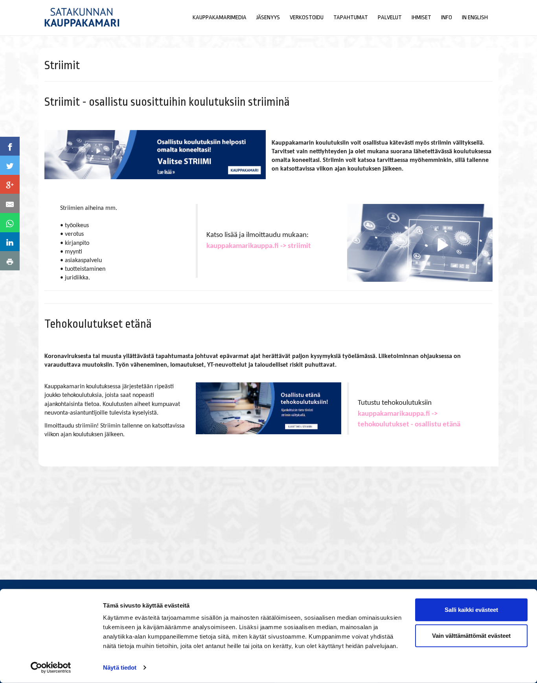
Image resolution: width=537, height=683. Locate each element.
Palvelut (390, 17)
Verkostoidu (307, 17)
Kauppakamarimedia (219, 17)
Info (446, 17)
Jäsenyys (268, 17)
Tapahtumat (350, 17)
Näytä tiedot (119, 667)
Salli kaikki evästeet (471, 609)
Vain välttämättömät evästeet (471, 635)
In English (475, 17)
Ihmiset (421, 17)
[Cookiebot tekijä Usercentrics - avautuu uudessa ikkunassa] (51, 668)
